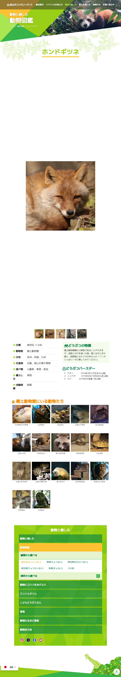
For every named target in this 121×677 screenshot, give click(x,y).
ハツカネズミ (80, 482)
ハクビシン (41, 453)
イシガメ (99, 453)
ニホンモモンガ (41, 482)
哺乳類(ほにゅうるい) (31, 562)
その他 (71, 568)
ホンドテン (61, 482)
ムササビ (41, 425)
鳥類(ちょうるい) (55, 562)
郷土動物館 (33, 351)
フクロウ (41, 510)
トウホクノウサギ (21, 425)
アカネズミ (80, 453)
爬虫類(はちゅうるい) (78, 562)
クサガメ (21, 510)
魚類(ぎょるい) (56, 568)
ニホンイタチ (80, 425)
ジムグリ (60, 425)
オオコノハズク (99, 482)
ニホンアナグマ (21, 482)
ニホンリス (22, 453)
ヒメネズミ (99, 425)
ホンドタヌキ (60, 453)
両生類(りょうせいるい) (32, 568)
